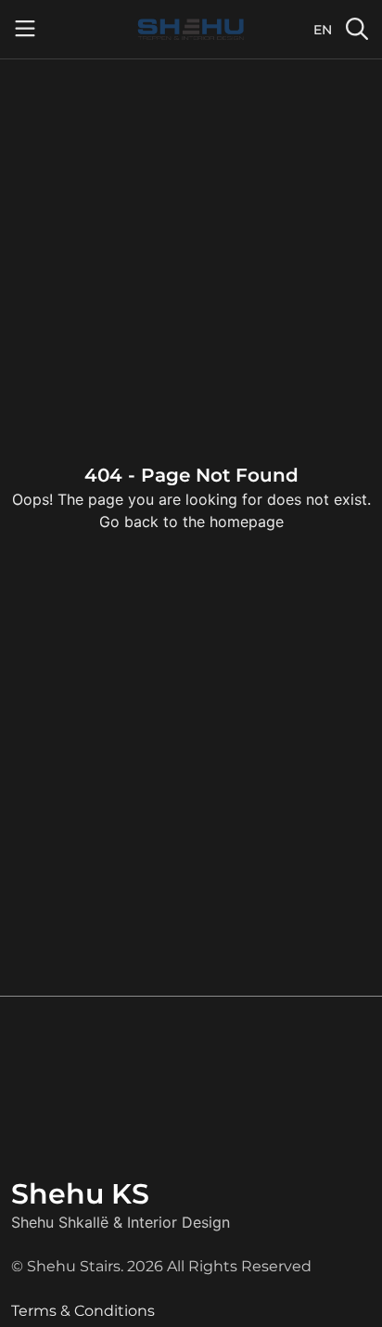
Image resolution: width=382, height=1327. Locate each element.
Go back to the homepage (191, 521)
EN (322, 29)
